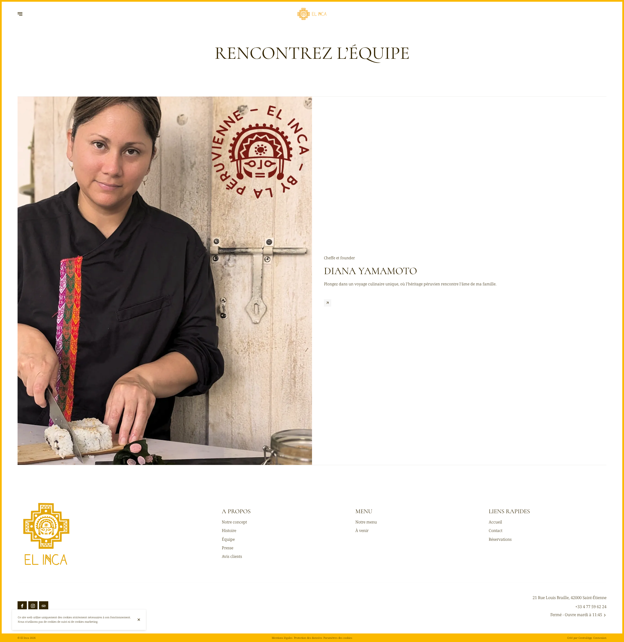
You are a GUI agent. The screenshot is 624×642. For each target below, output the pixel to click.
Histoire (229, 530)
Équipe (228, 539)
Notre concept (234, 522)
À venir (362, 530)
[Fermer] (138, 619)
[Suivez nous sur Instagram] (33, 606)
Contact (495, 530)
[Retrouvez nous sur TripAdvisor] (43, 606)
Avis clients (232, 556)
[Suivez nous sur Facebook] (22, 606)
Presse (227, 548)
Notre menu (366, 522)
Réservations (500, 539)
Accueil (495, 522)
